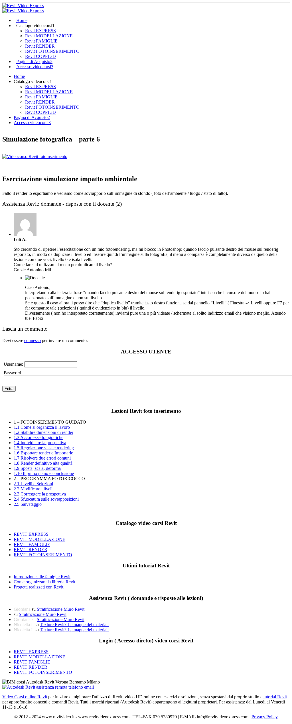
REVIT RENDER (30, 549)
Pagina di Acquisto (34, 61)
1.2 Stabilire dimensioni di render (43, 432)
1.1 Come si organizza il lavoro (42, 427)
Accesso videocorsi (34, 66)
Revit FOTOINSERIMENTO (52, 51)
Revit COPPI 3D (40, 56)
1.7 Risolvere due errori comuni (42, 458)
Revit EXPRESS (40, 30)
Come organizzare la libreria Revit (44, 581)
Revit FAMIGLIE (41, 41)
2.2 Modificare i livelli (34, 488)
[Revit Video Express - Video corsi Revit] (23, 8)
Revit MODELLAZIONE (49, 35)
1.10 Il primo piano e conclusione (44, 473)
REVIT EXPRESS (31, 534)
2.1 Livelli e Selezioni (33, 483)
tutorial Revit (275, 696)
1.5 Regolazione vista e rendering (44, 447)
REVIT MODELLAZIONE (39, 539)
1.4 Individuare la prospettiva (40, 442)
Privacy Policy (265, 716)
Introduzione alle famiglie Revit (42, 576)
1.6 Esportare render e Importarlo (43, 452)
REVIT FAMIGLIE (32, 544)
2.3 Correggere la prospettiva (40, 494)
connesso (32, 340)
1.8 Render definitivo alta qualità (43, 463)
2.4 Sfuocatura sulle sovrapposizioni (46, 499)
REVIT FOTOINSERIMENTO (43, 554)
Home (21, 20)
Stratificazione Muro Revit (60, 609)
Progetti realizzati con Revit (38, 587)
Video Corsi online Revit (24, 696)
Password (12, 372)
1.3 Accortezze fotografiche (38, 437)
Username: (14, 364)
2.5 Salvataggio (28, 504)
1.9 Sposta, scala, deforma (37, 468)
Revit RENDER (40, 46)
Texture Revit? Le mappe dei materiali (74, 624)
